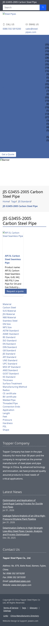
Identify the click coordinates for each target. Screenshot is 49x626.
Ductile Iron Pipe (10, 77)
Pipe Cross (6, 127)
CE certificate (9, 393)
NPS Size (7, 327)
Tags (13, 201)
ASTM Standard (11, 330)
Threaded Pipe (10, 403)
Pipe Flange (6, 140)
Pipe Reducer (7, 130)
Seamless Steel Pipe (11, 97)
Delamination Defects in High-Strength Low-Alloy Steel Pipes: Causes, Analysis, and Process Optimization (23, 531)
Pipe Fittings (7, 117)
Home (3, 37)
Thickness (8, 380)
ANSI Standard (10, 370)
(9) (47, 74)
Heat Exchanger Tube (12, 107)
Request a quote (15, 291)
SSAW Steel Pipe (8, 94)
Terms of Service (10, 607)
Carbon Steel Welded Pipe (15, 61)
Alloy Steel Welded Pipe (14, 51)
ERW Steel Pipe (8, 87)
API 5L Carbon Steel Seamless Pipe (13, 259)
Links (5, 615)
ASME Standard (11, 333)
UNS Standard (10, 360)
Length (6, 413)
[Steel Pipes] (19, 16)
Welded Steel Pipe (10, 84)
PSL (4, 426)
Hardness (8, 423)
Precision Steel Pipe (11, 103)
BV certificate (9, 396)
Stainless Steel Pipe (11, 64)
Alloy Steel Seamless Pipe (14, 47)
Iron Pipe (5, 74)
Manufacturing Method (15, 386)
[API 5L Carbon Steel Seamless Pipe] (13, 241)
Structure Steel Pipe (12, 100)
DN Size (7, 324)
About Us (5, 146)
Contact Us (6, 150)
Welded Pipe (9, 400)
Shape (6, 429)
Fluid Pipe (5, 110)
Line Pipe (5, 113)
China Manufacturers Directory (24, 615)
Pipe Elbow (6, 120)
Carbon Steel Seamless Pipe (16, 57)
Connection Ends (11, 406)
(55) (47, 97)
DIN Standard (10, 347)
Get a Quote (8, 154)
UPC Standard (10, 363)
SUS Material (9, 310)
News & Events (8, 143)
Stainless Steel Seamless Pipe (17, 67)
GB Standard (9, 350)
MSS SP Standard (11, 366)
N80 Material (9, 317)
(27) (47, 117)
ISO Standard (9, 340)
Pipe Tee (4, 123)
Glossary (33, 607)
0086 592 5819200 (12, 28)
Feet (5, 416)
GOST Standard (11, 373)
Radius (6, 390)
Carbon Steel (9, 307)
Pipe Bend (5, 133)
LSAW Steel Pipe (8, 90)
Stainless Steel (10, 320)
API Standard (9, 357)
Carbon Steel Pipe (10, 54)
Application (8, 409)
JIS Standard (24, 201)
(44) (47, 54)
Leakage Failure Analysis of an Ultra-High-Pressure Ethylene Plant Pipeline (24, 517)
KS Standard (9, 376)
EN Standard (9, 343)
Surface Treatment (12, 383)
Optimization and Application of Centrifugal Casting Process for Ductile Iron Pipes (23, 503)
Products (6, 41)
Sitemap (7, 610)
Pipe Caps (5, 137)
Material (7, 304)
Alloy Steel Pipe (9, 44)
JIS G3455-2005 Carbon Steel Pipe (20, 206)
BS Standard (9, 337)
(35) (47, 44)
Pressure (7, 419)
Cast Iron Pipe (8, 80)
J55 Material (9, 314)
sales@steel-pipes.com (32, 30)
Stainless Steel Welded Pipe (16, 70)
